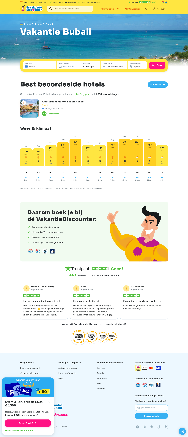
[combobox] (70, 9)
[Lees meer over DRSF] (52, 251)
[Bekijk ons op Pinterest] (152, 427)
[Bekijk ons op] (144, 427)
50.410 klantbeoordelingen (105, 275)
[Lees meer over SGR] (166, 2)
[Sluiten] (48, 402)
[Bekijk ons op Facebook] (137, 427)
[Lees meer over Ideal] (45, 251)
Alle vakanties (108, 8)
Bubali (49, 24)
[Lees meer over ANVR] (162, 2)
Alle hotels (156, 84)
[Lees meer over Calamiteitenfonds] (151, 385)
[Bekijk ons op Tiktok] (159, 427)
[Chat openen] (182, 431)
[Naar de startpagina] (31, 9)
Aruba (27, 24)
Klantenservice (132, 8)
